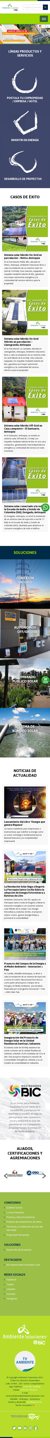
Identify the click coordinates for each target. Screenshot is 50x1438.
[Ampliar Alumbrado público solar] (25, 683)
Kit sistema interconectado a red (23, 1264)
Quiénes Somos (14, 1207)
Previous (5, 1176)
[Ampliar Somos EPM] (25, 1416)
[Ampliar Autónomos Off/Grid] (25, 633)
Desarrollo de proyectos (19, 1249)
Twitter (10, 1284)
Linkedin (10, 1289)
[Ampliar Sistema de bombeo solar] (25, 732)
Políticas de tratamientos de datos (24, 1221)
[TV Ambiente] (25, 1363)
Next (44, 1176)
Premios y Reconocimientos (20, 1217)
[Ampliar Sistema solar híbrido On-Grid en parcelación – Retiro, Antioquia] (25, 247)
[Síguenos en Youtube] (19, 1427)
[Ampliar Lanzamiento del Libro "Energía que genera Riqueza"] (25, 814)
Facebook (11, 1279)
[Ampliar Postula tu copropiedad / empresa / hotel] (25, 81)
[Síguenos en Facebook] (35, 1427)
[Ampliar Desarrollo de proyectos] (23, 162)
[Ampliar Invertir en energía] (25, 123)
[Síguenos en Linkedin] (24, 1427)
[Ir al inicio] (10, 7)
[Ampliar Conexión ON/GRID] (25, 584)
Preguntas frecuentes (17, 1234)
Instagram (11, 1298)
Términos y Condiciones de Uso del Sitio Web (24, 1228)
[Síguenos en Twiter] (14, 1427)
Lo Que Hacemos (15, 1212)
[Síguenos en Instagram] (30, 1427)
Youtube (10, 1293)
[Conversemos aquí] (45, 507)
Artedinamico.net (34, 1402)
